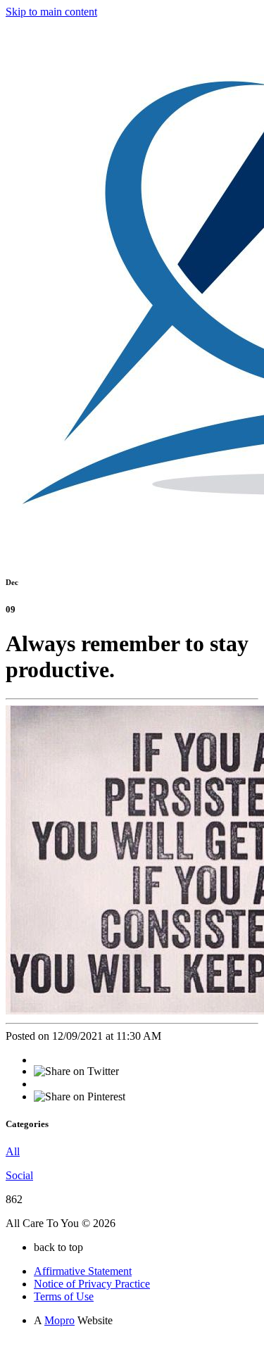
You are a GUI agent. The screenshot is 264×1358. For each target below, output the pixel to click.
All (13, 1151)
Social (19, 1175)
